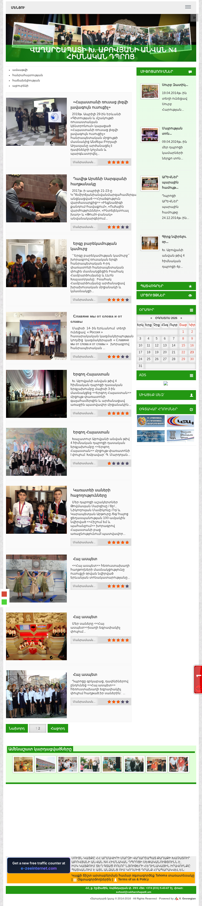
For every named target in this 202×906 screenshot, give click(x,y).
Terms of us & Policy (133, 879)
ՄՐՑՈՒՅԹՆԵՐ (152, 295)
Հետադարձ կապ (102, 898)
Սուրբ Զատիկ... (175, 85)
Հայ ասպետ (85, 559)
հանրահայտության (27, 75)
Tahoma (161, 875)
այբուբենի (20, 85)
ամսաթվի (20, 69)
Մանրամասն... (84, 162)
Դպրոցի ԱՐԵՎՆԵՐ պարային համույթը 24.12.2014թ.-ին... (175, 207)
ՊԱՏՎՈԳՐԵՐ (151, 286)
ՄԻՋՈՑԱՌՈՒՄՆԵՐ (156, 72)
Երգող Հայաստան (91, 374)
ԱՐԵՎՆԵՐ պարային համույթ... (170, 182)
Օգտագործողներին (94, 879)
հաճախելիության (26, 80)
